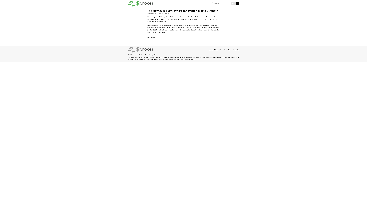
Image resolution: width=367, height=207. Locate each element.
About (211, 50)
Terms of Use (227, 50)
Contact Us (236, 50)
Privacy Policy (218, 50)
